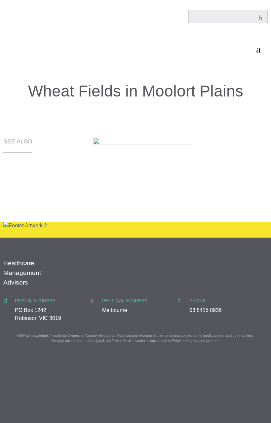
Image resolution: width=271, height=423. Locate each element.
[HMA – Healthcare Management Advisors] (19, 33)
